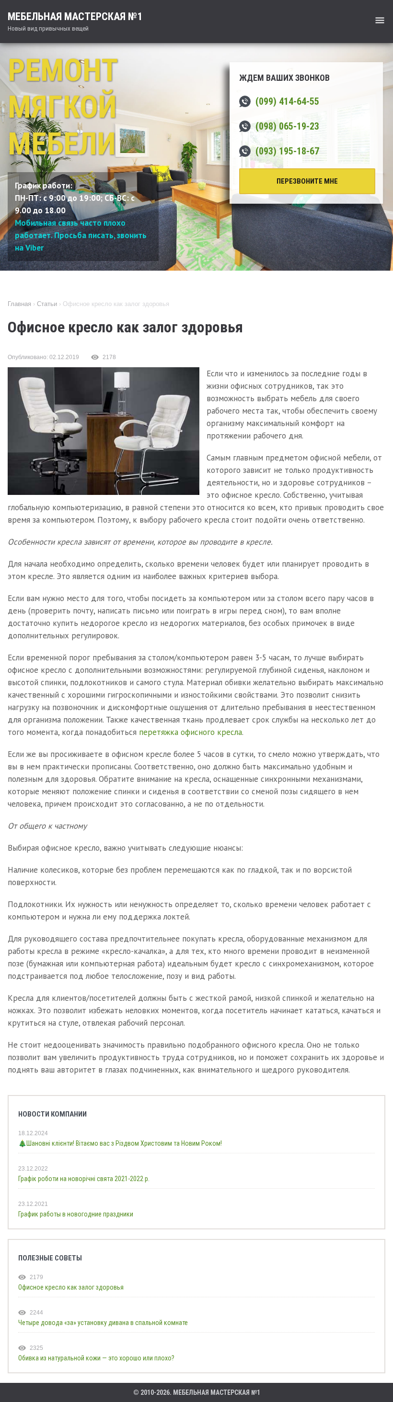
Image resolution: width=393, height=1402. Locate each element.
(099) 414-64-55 (287, 101)
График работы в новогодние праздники (75, 1214)
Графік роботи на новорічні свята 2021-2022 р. (84, 1179)
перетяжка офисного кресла (190, 732)
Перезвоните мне (307, 181)
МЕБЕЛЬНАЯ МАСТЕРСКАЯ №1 (75, 21)
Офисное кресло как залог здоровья (71, 1287)
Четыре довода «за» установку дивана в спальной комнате (103, 1322)
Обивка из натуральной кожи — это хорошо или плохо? (96, 1358)
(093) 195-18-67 (287, 151)
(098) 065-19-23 (287, 126)
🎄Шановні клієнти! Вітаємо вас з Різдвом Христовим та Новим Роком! (120, 1143)
